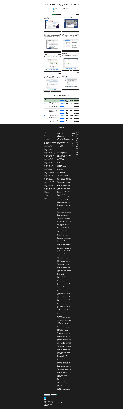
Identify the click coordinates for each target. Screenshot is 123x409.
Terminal (45, 135)
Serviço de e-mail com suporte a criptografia (61, 164)
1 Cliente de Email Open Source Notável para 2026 (64, 205)
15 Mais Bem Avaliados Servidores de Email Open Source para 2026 (64, 308)
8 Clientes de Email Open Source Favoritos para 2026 (63, 214)
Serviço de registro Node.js (60, 169)
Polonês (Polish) (77, 147)
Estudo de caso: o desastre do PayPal (61, 170)
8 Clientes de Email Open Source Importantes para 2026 (64, 340)
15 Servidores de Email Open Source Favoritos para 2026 (64, 212)
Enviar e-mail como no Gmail (47, 139)
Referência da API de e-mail (60, 133)
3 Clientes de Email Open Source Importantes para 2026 (63, 217)
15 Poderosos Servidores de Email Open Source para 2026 (64, 219)
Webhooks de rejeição (59, 135)
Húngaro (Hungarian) (77, 140)
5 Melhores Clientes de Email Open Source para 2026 (64, 211)
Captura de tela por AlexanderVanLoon (52, 89)
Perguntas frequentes (61, 127)
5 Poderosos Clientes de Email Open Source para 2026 (64, 342)
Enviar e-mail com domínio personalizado (48, 138)
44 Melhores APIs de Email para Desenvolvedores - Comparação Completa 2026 (62, 146)
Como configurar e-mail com (48, 144)
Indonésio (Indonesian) (77, 142)
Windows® (45, 131)
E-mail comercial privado (46, 192)
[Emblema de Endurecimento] (45, 398)
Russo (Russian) (77, 149)
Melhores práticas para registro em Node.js (61, 153)
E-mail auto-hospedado (59, 165)
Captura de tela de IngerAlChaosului (70, 87)
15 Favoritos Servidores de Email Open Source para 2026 (63, 294)
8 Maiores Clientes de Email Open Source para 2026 (63, 251)
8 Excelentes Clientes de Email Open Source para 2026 (64, 243)
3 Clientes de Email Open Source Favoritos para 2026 (63, 374)
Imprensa (73, 145)
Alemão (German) (77, 138)
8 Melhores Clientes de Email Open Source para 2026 (63, 181)
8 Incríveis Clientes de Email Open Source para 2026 (64, 248)
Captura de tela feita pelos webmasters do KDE (71, 68)
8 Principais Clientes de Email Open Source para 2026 (64, 184)
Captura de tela (62, 100)
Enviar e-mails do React (59, 173)
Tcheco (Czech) (77, 132)
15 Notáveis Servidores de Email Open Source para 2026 (63, 285)
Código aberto (58, 137)
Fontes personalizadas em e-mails (60, 159)
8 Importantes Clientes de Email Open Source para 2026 (63, 298)
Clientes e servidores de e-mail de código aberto (63, 178)
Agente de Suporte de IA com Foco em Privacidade (62, 154)
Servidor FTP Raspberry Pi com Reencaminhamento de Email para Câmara (50, 143)
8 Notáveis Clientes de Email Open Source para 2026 (64, 287)
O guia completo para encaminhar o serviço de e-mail (63, 163)
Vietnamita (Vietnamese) (77, 155)
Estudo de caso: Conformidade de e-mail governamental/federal (64, 155)
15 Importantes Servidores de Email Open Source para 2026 (63, 297)
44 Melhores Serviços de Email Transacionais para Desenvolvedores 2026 (62, 144)
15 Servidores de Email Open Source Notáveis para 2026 (64, 204)
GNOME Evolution (46, 110)
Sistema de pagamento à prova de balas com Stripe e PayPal (63, 174)
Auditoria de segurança (59, 131)
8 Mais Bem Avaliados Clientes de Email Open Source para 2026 (63, 316)
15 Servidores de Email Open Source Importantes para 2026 (63, 215)
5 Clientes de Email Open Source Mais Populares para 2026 (63, 190)
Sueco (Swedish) (77, 151)
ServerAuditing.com (46, 199)
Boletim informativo (73, 131)
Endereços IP (58, 132)
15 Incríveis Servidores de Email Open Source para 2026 (63, 247)
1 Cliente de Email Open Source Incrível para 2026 (63, 208)
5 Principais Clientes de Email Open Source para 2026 (63, 196)
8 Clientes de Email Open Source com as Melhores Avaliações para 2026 (64, 275)
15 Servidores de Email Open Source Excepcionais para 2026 (64, 198)
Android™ (45, 132)
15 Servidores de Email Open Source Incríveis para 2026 (63, 206)
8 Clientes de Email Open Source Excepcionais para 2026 (64, 241)
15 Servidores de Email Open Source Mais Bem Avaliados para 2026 (64, 186)
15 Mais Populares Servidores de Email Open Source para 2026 (63, 311)
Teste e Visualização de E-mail (60, 161)
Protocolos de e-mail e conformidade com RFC (62, 160)
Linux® (45, 133)
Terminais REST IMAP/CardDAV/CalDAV (61, 158)
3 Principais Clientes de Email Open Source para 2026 (64, 238)
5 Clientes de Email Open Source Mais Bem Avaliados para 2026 (63, 193)
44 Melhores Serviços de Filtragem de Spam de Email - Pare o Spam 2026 (64, 147)
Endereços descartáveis (46, 194)
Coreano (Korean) (77, 145)
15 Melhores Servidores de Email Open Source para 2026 (64, 179)
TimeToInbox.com (46, 198)
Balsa (44, 103)
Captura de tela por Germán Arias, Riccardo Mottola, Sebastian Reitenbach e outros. (71, 29)
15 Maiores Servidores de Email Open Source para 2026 (63, 249)
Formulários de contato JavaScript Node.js (61, 166)
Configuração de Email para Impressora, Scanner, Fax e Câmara (50, 141)
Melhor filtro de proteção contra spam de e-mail (62, 151)
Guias (44, 136)
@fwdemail (73, 133)
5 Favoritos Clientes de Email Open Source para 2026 (64, 295)
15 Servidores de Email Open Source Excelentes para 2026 (63, 201)
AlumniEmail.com (46, 197)
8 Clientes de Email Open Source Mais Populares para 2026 (64, 232)
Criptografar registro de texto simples (48, 196)
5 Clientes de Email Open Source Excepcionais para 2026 (63, 199)
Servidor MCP (58, 162)
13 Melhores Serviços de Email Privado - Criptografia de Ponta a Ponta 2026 (64, 141)
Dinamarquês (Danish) (77, 133)
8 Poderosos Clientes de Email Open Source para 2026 (63, 220)
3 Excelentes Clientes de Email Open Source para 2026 (64, 365)
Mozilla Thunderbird (45, 100)
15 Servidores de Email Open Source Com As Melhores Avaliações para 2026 (63, 356)
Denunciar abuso (73, 144)
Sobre (72, 139)
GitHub (73, 132)
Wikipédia (78, 100)
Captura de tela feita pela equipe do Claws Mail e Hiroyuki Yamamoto (52, 69)
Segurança (73, 140)
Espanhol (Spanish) (77, 150)
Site (74, 100)
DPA (72, 143)
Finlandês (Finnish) (77, 136)
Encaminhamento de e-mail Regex (60, 136)
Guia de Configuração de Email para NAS (48, 140)
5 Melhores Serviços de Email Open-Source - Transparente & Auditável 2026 (63, 143)
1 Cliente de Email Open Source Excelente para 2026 (63, 202)
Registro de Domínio (46, 195)
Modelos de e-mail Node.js (60, 167)
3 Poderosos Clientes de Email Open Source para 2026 (63, 260)
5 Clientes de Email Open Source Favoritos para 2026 (63, 254)
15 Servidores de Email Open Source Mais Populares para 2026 (63, 189)
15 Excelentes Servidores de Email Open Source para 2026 (64, 242)
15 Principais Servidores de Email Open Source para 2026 (63, 183)
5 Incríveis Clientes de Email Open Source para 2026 (64, 290)
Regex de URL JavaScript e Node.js (61, 176)
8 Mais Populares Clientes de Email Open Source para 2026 (64, 313)
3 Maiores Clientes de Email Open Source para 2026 (64, 371)
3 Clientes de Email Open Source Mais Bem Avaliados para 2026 (63, 187)
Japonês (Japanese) (77, 144)
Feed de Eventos (72, 138)
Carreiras (73, 146)
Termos (72, 141)
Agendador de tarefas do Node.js (60, 168)
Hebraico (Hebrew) (77, 139)
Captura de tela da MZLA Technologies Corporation (52, 29)
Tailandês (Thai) (77, 152)
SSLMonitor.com (45, 200)
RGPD (72, 142)
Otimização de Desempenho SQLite (61, 172)
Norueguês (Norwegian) (77, 146)
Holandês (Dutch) (77, 134)
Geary (44, 115)
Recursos (45, 191)
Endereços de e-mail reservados (60, 171)
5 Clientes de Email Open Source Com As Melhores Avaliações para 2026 (64, 357)
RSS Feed (73, 135)
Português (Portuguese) (77, 148)
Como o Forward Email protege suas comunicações (62, 175)
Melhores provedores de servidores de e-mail (62, 152)
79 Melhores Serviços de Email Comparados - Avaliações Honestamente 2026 (63, 140)
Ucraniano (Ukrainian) (77, 154)
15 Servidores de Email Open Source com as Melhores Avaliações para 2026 (63, 234)
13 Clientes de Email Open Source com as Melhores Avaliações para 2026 (62, 235)
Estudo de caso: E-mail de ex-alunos (61, 156)
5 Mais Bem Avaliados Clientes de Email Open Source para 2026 (63, 310)
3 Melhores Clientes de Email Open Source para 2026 (64, 263)
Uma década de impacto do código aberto (61, 150)
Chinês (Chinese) (77, 131)
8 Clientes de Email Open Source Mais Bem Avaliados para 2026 (63, 229)
